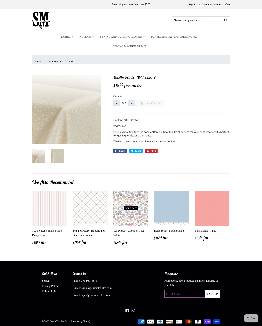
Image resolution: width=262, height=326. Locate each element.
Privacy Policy (50, 286)
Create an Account (212, 4)
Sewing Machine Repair (130, 46)
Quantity (117, 96)
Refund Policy (50, 291)
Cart (227, 4)
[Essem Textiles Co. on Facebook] (127, 311)
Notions (85, 36)
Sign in (192, 4)
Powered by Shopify (81, 321)
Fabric (66, 36)
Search (46, 280)
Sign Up (212, 294)
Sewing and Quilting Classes (121, 36)
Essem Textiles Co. (59, 321)
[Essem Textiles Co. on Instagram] (133, 311)
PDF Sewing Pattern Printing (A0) (174, 36)
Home (38, 61)
